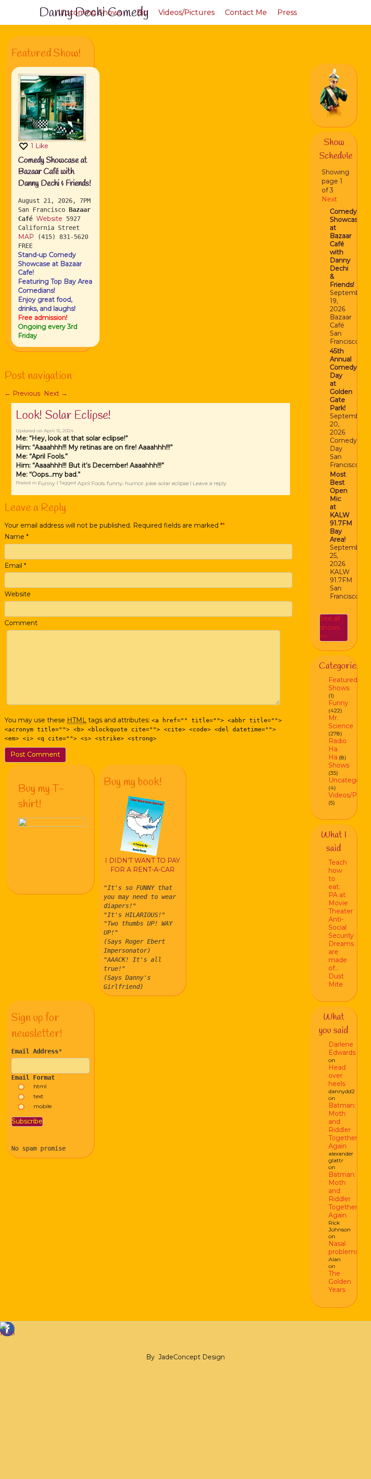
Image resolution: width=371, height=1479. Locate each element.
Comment (21, 623)
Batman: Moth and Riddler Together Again (342, 1125)
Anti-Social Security (341, 927)
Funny (46, 483)
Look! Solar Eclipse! (63, 415)
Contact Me (246, 12)
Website (49, 219)
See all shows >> (330, 627)
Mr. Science (340, 722)
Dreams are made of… (341, 956)
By (150, 1357)
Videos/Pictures (186, 12)
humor (134, 483)
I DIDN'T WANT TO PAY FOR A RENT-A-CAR (142, 865)
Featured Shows (342, 684)
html (40, 1086)
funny (115, 483)
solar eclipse (173, 483)
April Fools (91, 483)
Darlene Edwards (342, 1048)
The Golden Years (339, 1281)
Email (13, 566)
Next (55, 393)
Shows (338, 765)
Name (14, 537)
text (38, 1096)
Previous (22, 393)
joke (151, 483)
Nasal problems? (345, 1248)
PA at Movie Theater (340, 903)
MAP (26, 237)
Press (287, 12)
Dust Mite (336, 980)
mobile (42, 1106)
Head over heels (337, 1075)
